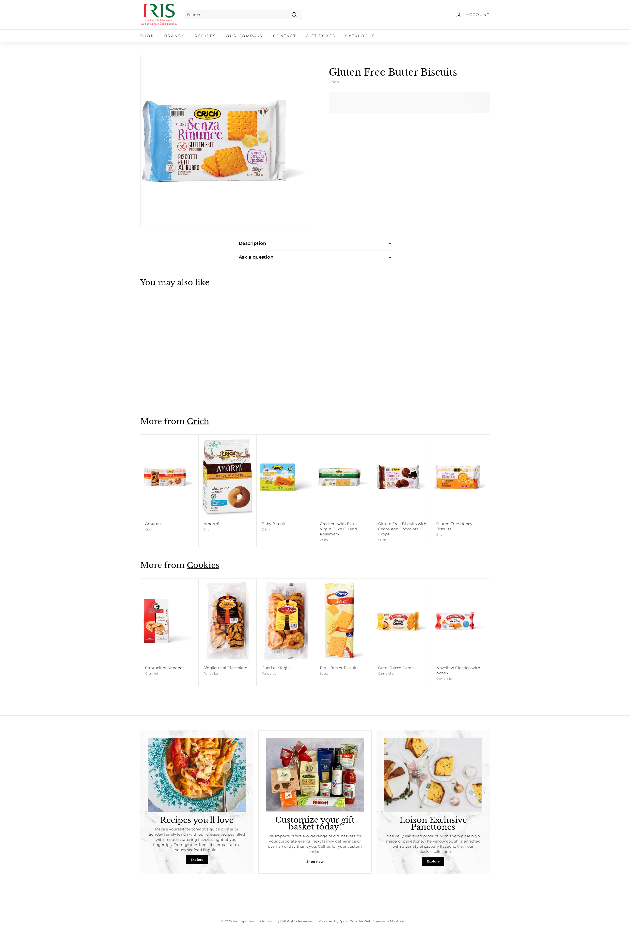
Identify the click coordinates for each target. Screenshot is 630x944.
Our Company (244, 35)
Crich (334, 81)
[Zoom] (226, 141)
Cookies (203, 565)
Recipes (205, 35)
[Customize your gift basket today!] (315, 775)
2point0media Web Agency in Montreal (372, 921)
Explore (197, 859)
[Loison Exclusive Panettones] (433, 775)
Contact (284, 35)
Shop (147, 35)
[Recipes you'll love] (197, 775)
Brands (174, 35)
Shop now (315, 861)
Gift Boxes (320, 35)
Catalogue (360, 35)
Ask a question (256, 257)
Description (252, 243)
